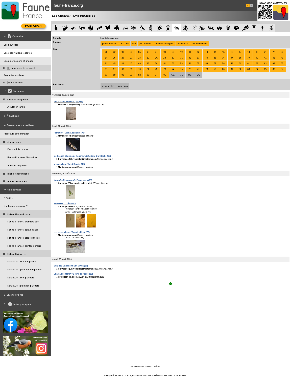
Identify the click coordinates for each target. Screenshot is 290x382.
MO (198, 75)
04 (131, 52)
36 (223, 57)
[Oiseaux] (56, 28)
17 (240, 52)
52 (173, 63)
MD (181, 75)
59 (232, 63)
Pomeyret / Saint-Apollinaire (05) (69, 133)
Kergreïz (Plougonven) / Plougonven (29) (73, 180)
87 (282, 69)
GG (173, 75)
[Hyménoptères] (133, 28)
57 (215, 63)
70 (139, 69)
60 (240, 63)
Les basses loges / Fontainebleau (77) (72, 232)
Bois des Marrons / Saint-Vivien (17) (71, 266)
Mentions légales (137, 366)
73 (164, 69)
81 (232, 69)
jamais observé (109, 43)
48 (139, 63)
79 (215, 69)
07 (156, 52)
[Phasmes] (193, 28)
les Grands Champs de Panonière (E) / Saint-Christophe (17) (82, 156)
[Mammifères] (65, 28)
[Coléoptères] (168, 28)
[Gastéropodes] (236, 28)
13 (206, 52)
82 (240, 69)
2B (164, 57)
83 (248, 69)
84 (257, 69)
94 (156, 75)
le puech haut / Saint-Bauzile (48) (69, 164)
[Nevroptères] (176, 28)
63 (265, 63)
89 (114, 75)
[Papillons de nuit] (116, 28)
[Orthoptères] (125, 28)
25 (114, 57)
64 (274, 63)
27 (131, 57)
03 (123, 52)
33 (198, 57)
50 (156, 63)
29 (148, 57)
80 (223, 69)
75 (181, 69)
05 (139, 52)
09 (173, 52)
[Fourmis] (271, 28)
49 (148, 63)
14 (215, 52)
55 (198, 63)
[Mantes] (142, 28)
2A (156, 57)
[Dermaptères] (262, 28)
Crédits (157, 366)
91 (131, 75)
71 (148, 69)
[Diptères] (185, 28)
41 (265, 57)
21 (265, 52)
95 (164, 75)
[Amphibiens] (90, 28)
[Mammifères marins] (73, 28)
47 (131, 63)
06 (148, 52)
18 (248, 52)
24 (106, 57)
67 (114, 69)
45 (114, 63)
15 (223, 52)
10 (181, 52)
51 (164, 63)
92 (139, 75)
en (251, 5)
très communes (199, 43)
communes (183, 43)
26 (123, 57)
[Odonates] (99, 28)
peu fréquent (145, 43)
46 (123, 63)
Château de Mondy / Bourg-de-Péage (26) (73, 274)
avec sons (123, 86)
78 (206, 69)
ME (189, 75)
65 (282, 63)
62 (257, 63)
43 (282, 57)
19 (257, 52)
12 (198, 52)
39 (248, 57)
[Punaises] (159, 28)
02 (114, 52)
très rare (124, 43)
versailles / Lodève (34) (65, 203)
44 (106, 63)
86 (274, 69)
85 (265, 69)
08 (164, 52)
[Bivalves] (245, 28)
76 (190, 69)
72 (156, 69)
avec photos (108, 86)
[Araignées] (202, 28)
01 (106, 52)
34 (206, 57)
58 (223, 63)
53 (181, 63)
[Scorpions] (211, 28)
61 (248, 63)
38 (240, 57)
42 (274, 57)
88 (106, 75)
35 (215, 57)
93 (148, 75)
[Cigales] (151, 28)
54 (190, 63)
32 (190, 57)
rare (134, 43)
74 (173, 69)
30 (173, 57)
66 (106, 69)
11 (190, 52)
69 (131, 69)
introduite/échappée (164, 43)
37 (232, 57)
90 (123, 75)
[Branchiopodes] (254, 28)
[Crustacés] (228, 28)
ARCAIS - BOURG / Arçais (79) (68, 101)
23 (282, 52)
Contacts (149, 366)
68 (123, 69)
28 (139, 57)
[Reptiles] (82, 28)
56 (206, 63)
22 (274, 52)
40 (257, 57)
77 (198, 69)
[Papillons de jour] (108, 28)
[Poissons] (219, 28)
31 (181, 57)
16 (232, 52)
